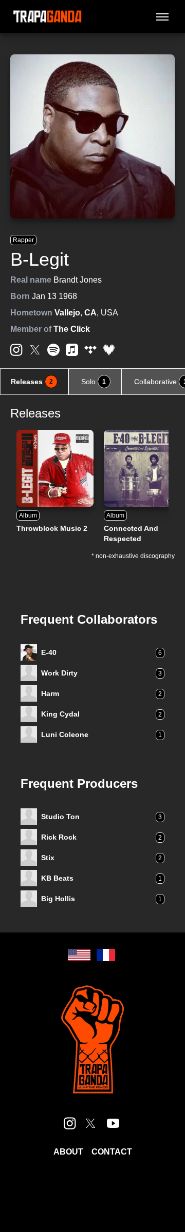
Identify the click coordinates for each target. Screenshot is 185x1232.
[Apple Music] (72, 350)
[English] (79, 955)
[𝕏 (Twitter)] (35, 350)
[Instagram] (16, 350)
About (68, 1151)
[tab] (34, 381)
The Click (71, 329)
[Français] (106, 955)
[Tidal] (90, 350)
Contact (111, 1151)
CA (90, 312)
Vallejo (67, 312)
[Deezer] (109, 350)
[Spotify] (53, 350)
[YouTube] (113, 1123)
